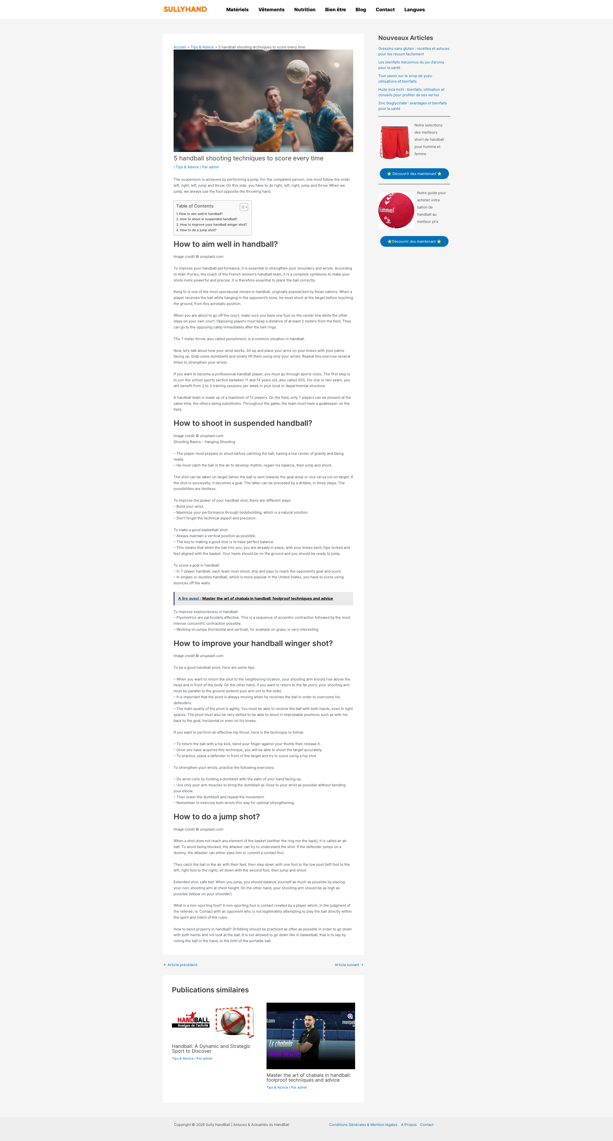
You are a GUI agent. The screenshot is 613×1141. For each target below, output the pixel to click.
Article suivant (349, 965)
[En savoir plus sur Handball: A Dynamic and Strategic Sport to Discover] (216, 1021)
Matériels (237, 9)
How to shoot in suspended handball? (208, 219)
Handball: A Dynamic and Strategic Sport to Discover (211, 1048)
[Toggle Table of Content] (241, 207)
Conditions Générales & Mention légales (363, 1124)
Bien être (335, 9)
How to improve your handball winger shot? (213, 224)
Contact (385, 9)
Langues (414, 9)
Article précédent (180, 965)
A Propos (409, 1124)
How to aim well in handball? (201, 214)
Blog (361, 9)
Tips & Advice (187, 167)
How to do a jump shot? (198, 230)
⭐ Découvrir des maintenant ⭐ (414, 173)
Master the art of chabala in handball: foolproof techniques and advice (309, 1077)
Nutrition (305, 9)
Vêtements (271, 9)
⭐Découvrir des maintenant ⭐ (414, 241)
